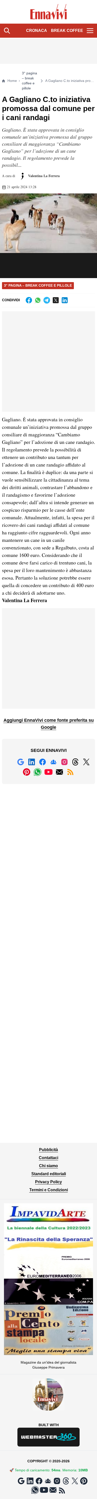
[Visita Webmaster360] (48, 1437)
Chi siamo (48, 1166)
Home (12, 81)
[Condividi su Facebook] (29, 300)
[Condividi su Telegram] (47, 300)
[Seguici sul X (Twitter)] (86, 762)
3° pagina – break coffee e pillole (29, 80)
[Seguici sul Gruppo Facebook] (53, 762)
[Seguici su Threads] (75, 762)
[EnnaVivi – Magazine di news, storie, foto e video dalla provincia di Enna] (48, 12)
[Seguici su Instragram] (64, 762)
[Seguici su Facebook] (43, 762)
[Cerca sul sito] (7, 31)
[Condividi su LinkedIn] (65, 300)
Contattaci (48, 1158)
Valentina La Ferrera (43, 175)
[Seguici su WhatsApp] (38, 772)
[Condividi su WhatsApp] (38, 300)
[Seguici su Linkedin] (32, 762)
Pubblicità (48, 1150)
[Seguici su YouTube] (48, 772)
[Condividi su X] (56, 300)
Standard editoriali (48, 1174)
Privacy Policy (48, 1182)
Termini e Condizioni (48, 1190)
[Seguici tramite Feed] (70, 772)
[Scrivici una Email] (59, 772)
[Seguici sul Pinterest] (27, 772)
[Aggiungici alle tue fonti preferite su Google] (21, 762)
